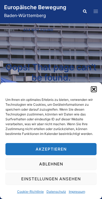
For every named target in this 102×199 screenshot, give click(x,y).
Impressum (77, 192)
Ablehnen (51, 164)
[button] (94, 89)
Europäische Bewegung (35, 7)
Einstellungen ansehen (51, 178)
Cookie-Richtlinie (30, 192)
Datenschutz (56, 192)
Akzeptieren (51, 149)
